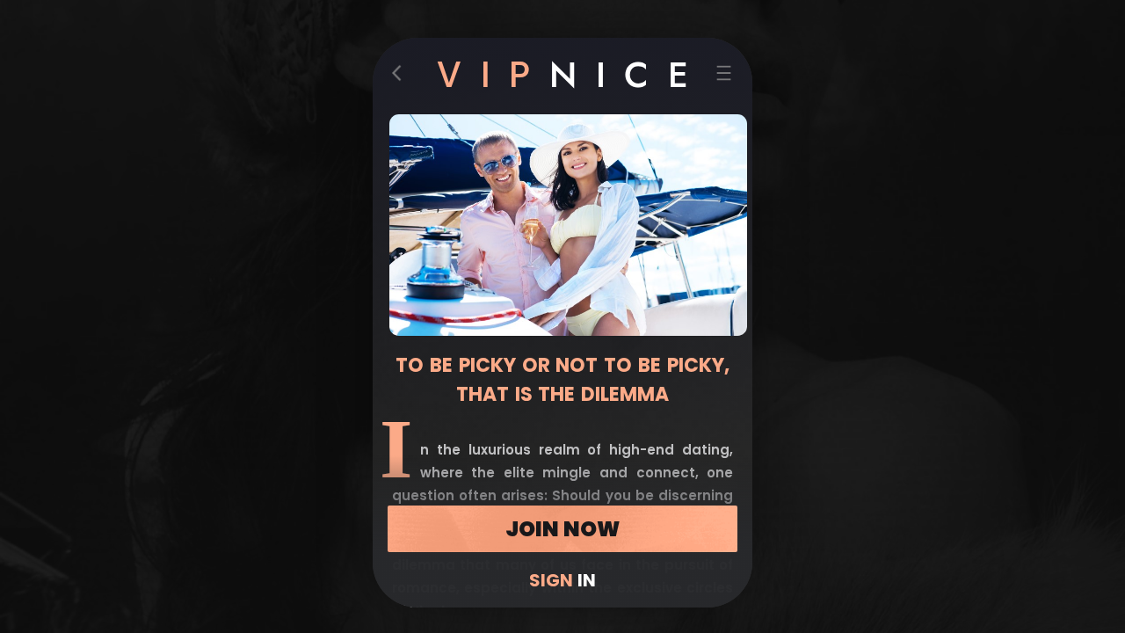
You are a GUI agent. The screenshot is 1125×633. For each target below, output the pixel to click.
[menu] (724, 76)
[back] (401, 76)
